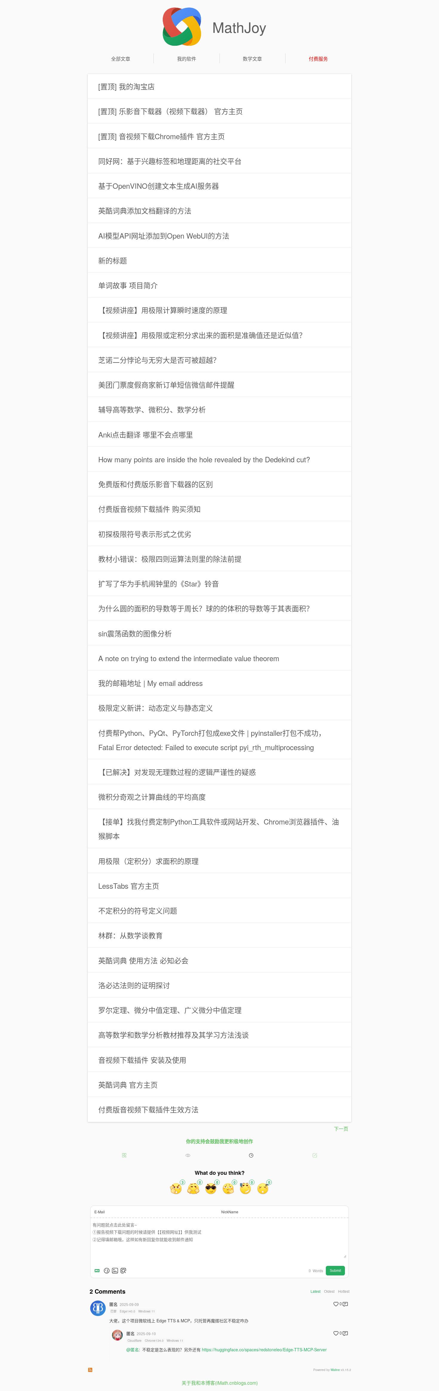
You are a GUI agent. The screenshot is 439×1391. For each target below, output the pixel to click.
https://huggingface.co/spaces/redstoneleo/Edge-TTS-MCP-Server (264, 1349)
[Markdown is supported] (98, 1270)
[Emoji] (106, 1270)
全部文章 (120, 58)
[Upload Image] (115, 1270)
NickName (229, 1211)
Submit (335, 1271)
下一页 (341, 1128)
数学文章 (252, 58)
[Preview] (123, 1270)
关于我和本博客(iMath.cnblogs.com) (220, 1382)
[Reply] (345, 1304)
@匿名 (132, 1349)
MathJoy (239, 26)
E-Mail (99, 1211)
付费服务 (318, 58)
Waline (335, 1370)
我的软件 (186, 58)
